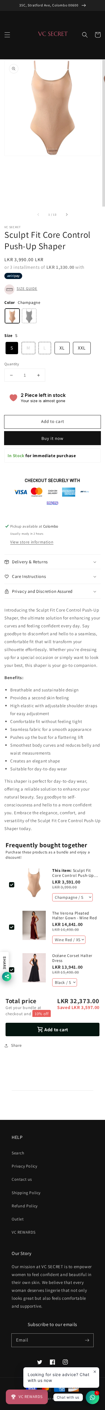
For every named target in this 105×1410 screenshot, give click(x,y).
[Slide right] (66, 214)
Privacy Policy (24, 1166)
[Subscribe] (86, 1340)
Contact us (22, 1179)
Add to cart (52, 421)
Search (18, 1153)
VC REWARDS (24, 1232)
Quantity (11, 363)
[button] (7, 34)
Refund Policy (25, 1205)
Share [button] (16, 1045)
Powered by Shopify (64, 1398)
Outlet (18, 1219)
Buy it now (52, 438)
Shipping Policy (26, 1192)
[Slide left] (38, 214)
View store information (31, 542)
